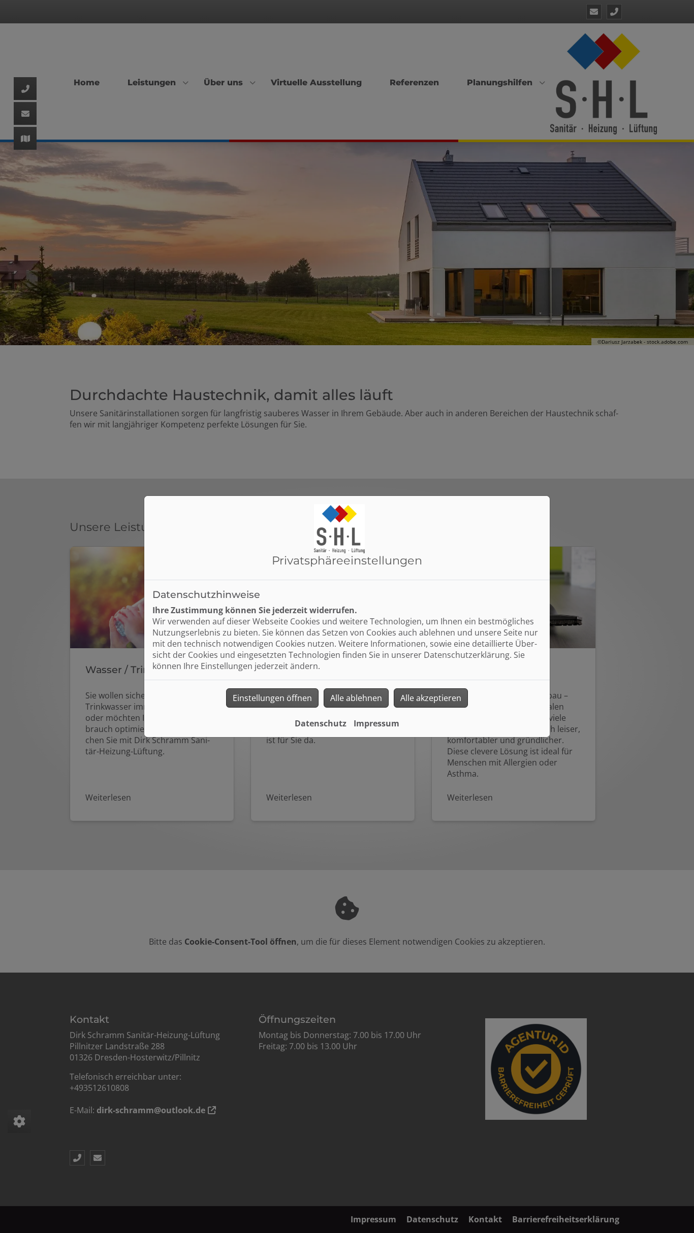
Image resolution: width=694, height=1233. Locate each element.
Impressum (376, 723)
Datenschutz (320, 723)
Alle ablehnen (356, 698)
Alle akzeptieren (430, 698)
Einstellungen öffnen (272, 698)
